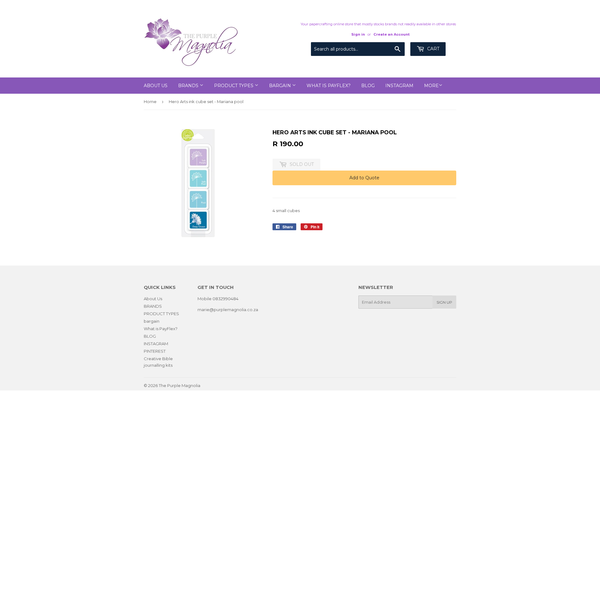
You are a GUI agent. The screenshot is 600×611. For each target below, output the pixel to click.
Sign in (358, 34)
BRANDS (189, 85)
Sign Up (444, 302)
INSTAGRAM (399, 85)
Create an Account (391, 34)
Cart (432, 49)
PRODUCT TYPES (234, 85)
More (431, 85)
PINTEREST (155, 351)
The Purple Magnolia (179, 385)
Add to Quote (364, 178)
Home (150, 101)
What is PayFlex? (329, 85)
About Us (156, 85)
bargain (280, 85)
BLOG (368, 85)
